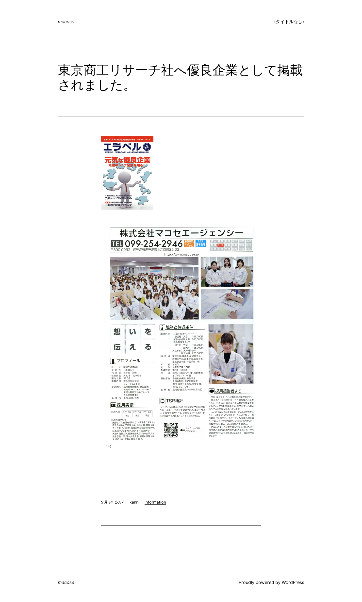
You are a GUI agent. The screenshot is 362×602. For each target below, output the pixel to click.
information (155, 502)
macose (66, 21)
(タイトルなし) (289, 21)
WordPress (293, 582)
